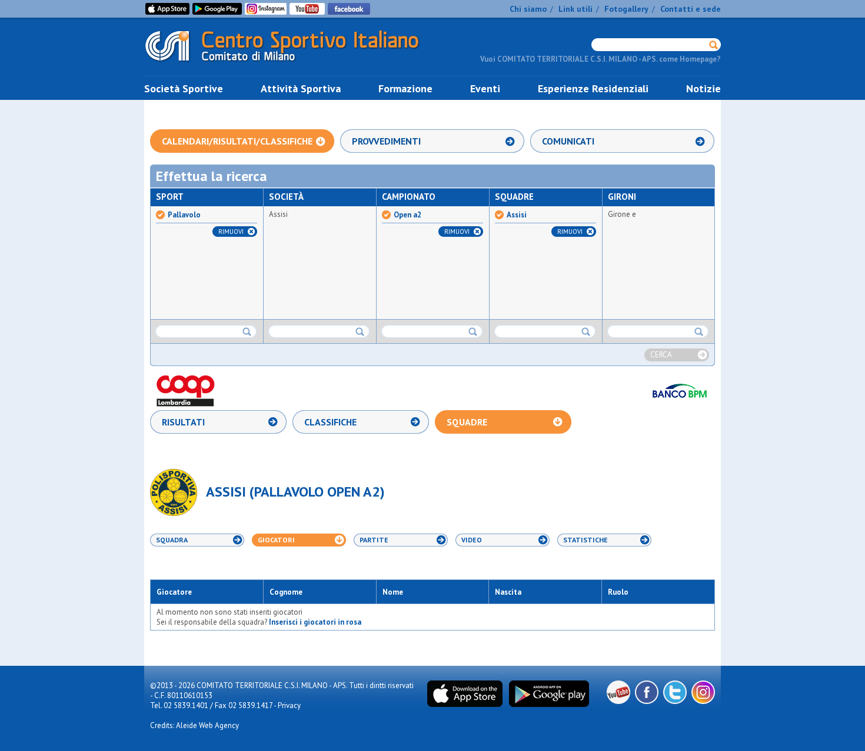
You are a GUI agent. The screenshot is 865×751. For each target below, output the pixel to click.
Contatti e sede (690, 9)
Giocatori (276, 539)
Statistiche (585, 539)
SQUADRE (467, 422)
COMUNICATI (568, 141)
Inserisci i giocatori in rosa (315, 622)
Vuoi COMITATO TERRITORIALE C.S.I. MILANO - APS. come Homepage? (600, 59)
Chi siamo (528, 9)
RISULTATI (183, 422)
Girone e (622, 214)
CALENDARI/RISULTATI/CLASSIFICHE (237, 141)
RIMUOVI (231, 231)
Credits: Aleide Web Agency (194, 725)
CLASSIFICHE (330, 422)
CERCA (661, 355)
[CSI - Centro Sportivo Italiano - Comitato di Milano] (291, 64)
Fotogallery (626, 9)
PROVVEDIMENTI (386, 141)
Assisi (278, 214)
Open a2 (407, 215)
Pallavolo (184, 215)
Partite (374, 539)
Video (471, 539)
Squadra (172, 539)
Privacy (289, 705)
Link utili (575, 9)
